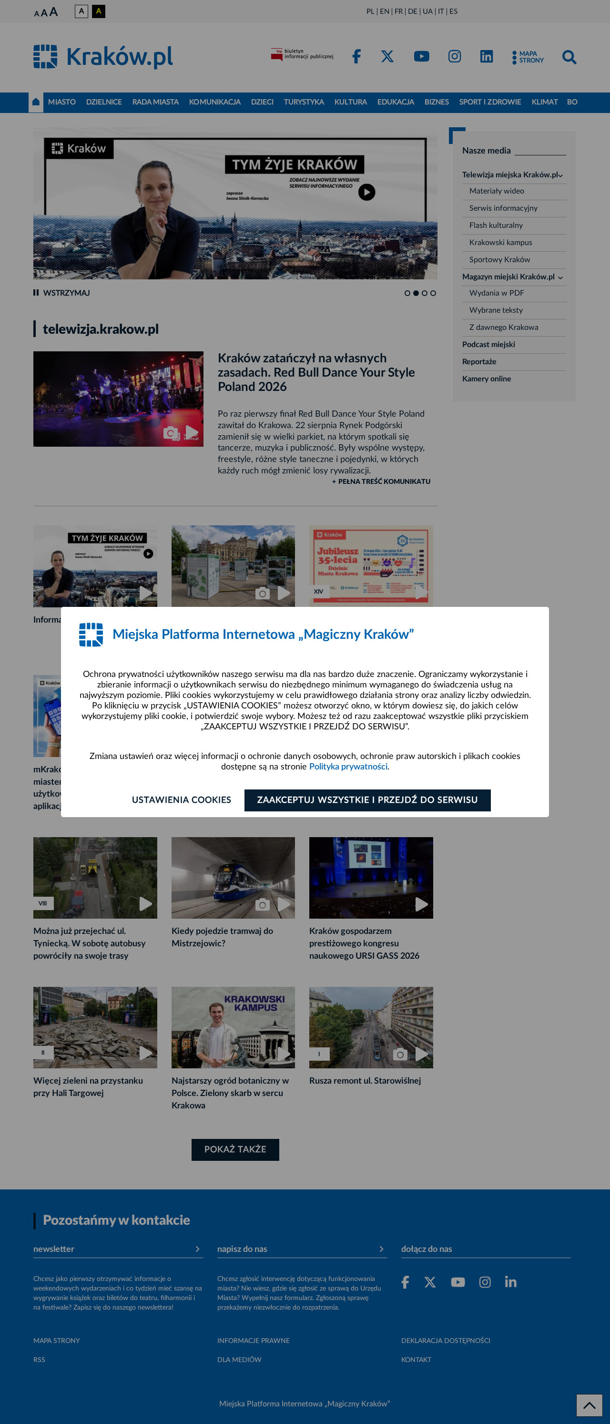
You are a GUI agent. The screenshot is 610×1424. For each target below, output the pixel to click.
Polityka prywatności (348, 767)
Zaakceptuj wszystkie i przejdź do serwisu (367, 800)
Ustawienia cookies (182, 800)
